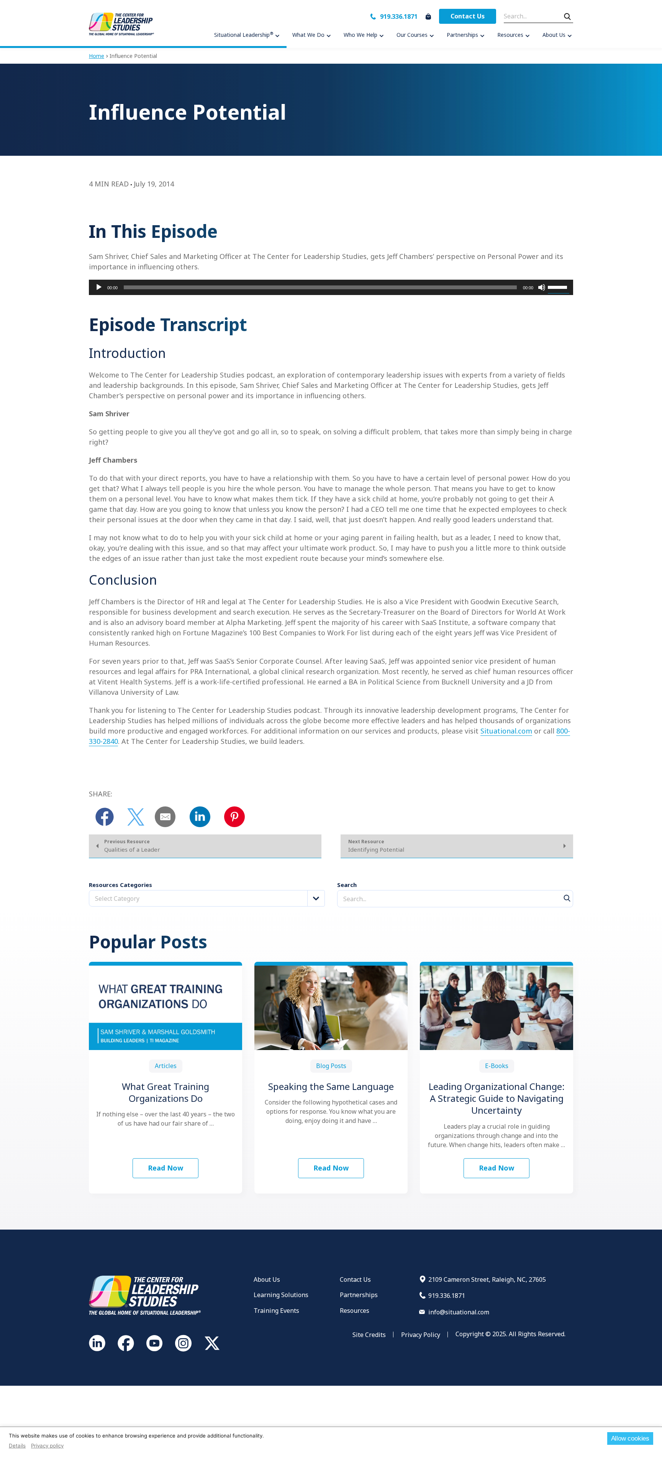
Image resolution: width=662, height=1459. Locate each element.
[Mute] (542, 287)
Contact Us (468, 16)
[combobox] (207, 898)
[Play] (99, 287)
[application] (331, 287)
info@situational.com (458, 1312)
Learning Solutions (281, 1295)
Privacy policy (47, 1446)
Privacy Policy (420, 1334)
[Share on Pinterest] (234, 816)
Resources (354, 1310)
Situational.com (506, 730)
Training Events (276, 1310)
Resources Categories (120, 885)
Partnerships (359, 1295)
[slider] (558, 286)
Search (347, 885)
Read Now (165, 1167)
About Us (267, 1279)
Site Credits (369, 1334)
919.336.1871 (399, 16)
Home (96, 55)
